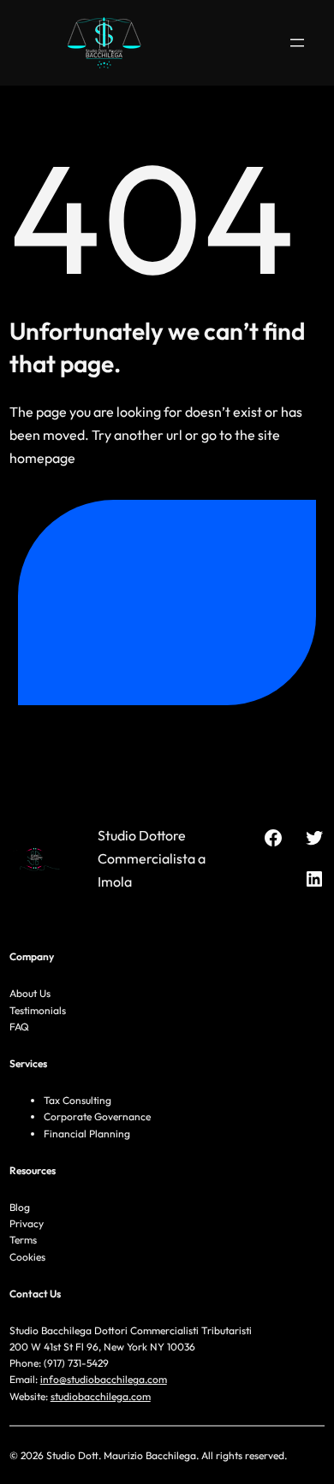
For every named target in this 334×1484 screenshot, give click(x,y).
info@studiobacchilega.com (103, 1379)
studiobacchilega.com (101, 1396)
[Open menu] (297, 43)
